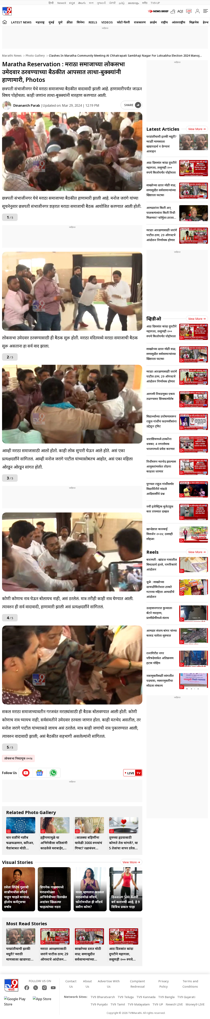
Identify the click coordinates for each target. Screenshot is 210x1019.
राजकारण (140, 22)
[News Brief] (158, 11)
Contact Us (70, 983)
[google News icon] (40, 773)
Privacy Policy (163, 983)
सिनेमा (80, 22)
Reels (93, 22)
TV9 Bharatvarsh (102, 997)
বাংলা (91, 3)
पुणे (60, 22)
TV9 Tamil (117, 1004)
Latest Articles (162, 129)
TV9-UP (155, 3)
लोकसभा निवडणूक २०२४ (18, 758)
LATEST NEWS (21, 22)
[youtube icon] (26, 773)
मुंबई (51, 22)
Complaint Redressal (137, 983)
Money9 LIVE (195, 1004)
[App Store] (45, 1001)
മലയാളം (133, 3)
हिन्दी (51, 3)
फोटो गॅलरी (123, 22)
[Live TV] (187, 11)
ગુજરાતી (101, 3)
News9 (61, 3)
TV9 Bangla (166, 997)
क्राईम (153, 22)
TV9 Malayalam (139, 1004)
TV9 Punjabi (99, 1004)
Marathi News (12, 55)
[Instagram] (44, 987)
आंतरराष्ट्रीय (178, 22)
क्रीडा (70, 22)
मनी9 (144, 3)
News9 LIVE (174, 1004)
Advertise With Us (109, 983)
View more (130, 862)
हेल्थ (206, 22)
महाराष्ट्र (40, 22)
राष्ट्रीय (164, 22)
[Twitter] (35, 987)
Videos (107, 22)
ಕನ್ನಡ (72, 3)
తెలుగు (82, 3)
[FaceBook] (26, 987)
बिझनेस (194, 22)
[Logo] (7, 11)
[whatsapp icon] (53, 773)
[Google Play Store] (16, 1001)
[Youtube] (53, 987)
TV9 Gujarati (186, 997)
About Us (87, 983)
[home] (4, 22)
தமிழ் (122, 3)
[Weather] (173, 11)
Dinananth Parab (26, 105)
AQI (180, 11)
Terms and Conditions (190, 983)
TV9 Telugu (126, 997)
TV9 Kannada (145, 997)
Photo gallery (35, 55)
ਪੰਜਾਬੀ (112, 3)
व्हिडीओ (153, 319)
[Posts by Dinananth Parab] (6, 105)
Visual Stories (17, 862)
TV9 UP (157, 1004)
